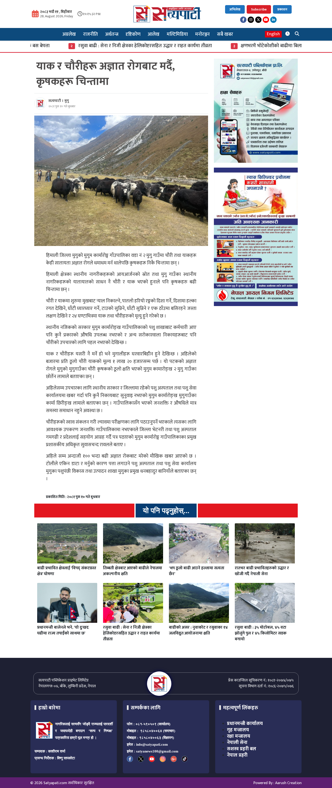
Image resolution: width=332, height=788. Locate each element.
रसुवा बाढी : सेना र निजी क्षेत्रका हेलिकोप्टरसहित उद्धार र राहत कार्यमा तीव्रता (116, 46)
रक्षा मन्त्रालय (238, 736)
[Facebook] (243, 20)
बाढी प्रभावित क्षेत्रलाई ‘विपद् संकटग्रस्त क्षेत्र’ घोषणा (66, 571)
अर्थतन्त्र (111, 34)
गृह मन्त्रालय (238, 730)
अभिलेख (234, 9)
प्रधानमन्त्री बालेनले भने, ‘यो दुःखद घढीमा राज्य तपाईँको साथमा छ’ (63, 630)
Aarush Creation (288, 783)
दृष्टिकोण (133, 34)
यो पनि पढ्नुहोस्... (166, 511)
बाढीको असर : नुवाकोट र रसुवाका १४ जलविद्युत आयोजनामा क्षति (198, 630)
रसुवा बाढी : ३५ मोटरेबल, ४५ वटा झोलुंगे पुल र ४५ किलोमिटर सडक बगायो (261, 633)
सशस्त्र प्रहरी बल (241, 749)
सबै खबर (225, 34)
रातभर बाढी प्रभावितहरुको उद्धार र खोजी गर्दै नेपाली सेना (262, 571)
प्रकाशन (282, 9)
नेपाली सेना (237, 742)
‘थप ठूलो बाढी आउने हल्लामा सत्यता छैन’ (196, 571)
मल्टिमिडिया (177, 34)
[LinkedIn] (273, 20)
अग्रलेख (69, 34)
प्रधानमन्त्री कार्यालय (245, 723)
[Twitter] (258, 20)
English (273, 34)
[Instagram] (251, 20)
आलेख (153, 34)
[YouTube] (266, 20)
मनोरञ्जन (202, 34)
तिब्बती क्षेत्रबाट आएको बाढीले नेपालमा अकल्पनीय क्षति (132, 571)
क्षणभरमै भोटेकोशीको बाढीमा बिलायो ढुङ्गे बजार (253, 46)
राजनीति (90, 34)
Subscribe (259, 9)
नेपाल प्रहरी (237, 755)
